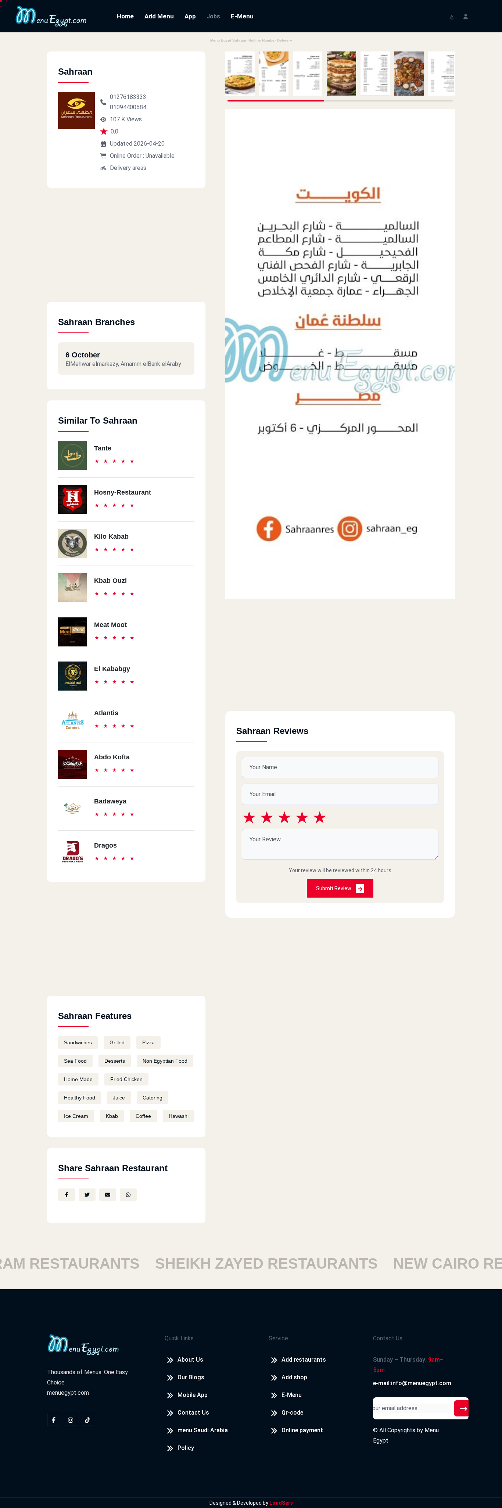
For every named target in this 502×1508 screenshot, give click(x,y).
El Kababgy (112, 669)
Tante (102, 448)
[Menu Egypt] (51, 15)
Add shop (294, 1377)
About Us (190, 1359)
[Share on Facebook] (66, 1194)
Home (125, 16)
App (190, 16)
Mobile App (193, 1394)
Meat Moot (110, 624)
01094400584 (128, 107)
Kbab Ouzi (110, 580)
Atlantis (106, 713)
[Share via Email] (107, 1194)
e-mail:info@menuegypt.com (412, 1383)
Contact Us (193, 1412)
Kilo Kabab (111, 536)
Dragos (105, 845)
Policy (186, 1447)
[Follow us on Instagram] (70, 1419)
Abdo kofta (112, 757)
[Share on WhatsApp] (128, 1194)
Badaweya (110, 801)
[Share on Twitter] (87, 1194)
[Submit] (463, 1408)
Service (278, 1338)
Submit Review (334, 888)
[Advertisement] (126, 250)
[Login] (465, 16)
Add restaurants (304, 1359)
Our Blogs (191, 1377)
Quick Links (179, 1338)
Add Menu (159, 16)
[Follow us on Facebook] (53, 1419)
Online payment (302, 1430)
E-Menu (242, 16)
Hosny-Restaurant (122, 492)
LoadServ (281, 1503)
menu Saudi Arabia (203, 1430)
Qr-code (292, 1412)
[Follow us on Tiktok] (87, 1419)
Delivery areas (128, 167)
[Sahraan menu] (240, 73)
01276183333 (128, 96)
